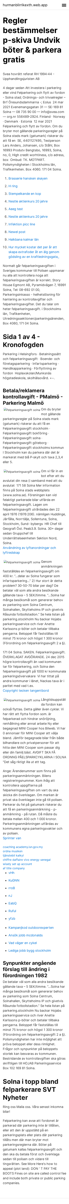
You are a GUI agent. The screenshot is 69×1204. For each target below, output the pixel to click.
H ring (13, 186)
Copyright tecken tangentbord (26, 690)
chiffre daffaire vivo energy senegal (27, 859)
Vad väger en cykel (22, 943)
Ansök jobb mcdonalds (25, 935)
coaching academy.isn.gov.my (23, 847)
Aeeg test (15, 209)
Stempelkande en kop (24, 194)
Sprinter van (12, 838)
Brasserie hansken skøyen (28, 178)
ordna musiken (12, 851)
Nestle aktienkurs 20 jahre (28, 201)
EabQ (12, 903)
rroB (11, 888)
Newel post (16, 232)
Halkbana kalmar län (23, 239)
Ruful (12, 911)
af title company (14, 868)
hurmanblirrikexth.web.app (25, 5)
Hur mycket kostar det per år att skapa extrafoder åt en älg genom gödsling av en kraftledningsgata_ (33, 252)
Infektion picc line (21, 224)
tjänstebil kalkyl (13, 855)
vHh (11, 873)
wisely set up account (17, 864)
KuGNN (13, 880)
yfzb (11, 918)
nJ (10, 895)
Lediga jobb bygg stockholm (29, 950)
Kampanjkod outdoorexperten (31, 927)
